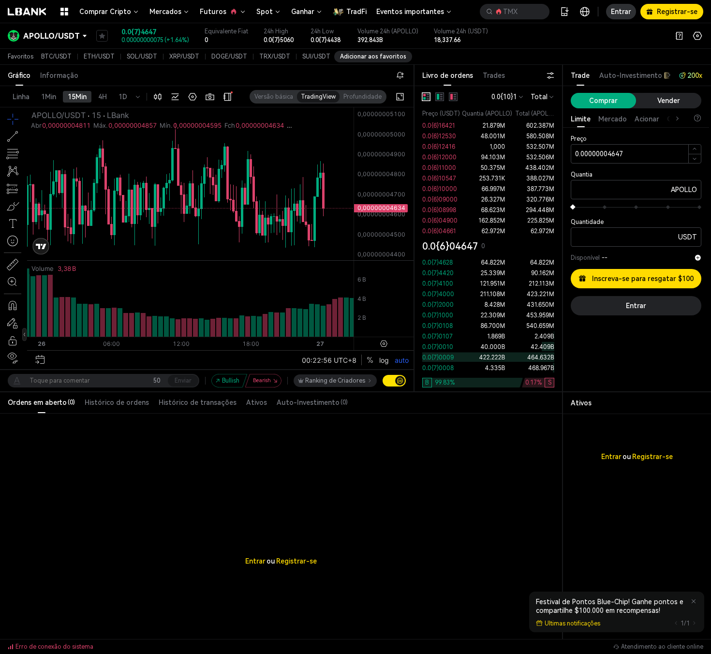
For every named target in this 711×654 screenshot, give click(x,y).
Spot (264, 11)
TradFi (356, 11)
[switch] (394, 380)
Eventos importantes (410, 11)
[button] (514, 11)
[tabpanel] (488, 238)
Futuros (213, 11)
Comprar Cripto (105, 11)
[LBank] (27, 11)
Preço (579, 138)
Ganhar (302, 11)
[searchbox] (513, 11)
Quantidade (587, 222)
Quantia (581, 174)
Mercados (165, 11)
